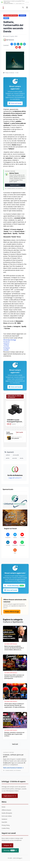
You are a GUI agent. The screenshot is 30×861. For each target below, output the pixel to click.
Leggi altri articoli (14, 478)
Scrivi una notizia (7, 816)
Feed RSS (4, 822)
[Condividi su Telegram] (24, 44)
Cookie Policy (6, 828)
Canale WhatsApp (15, 585)
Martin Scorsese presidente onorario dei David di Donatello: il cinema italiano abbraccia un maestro (14, 647)
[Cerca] (23, 7)
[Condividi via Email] (16, 47)
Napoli (6, 18)
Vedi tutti (15, 744)
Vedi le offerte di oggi (12, 611)
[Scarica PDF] (19, 47)
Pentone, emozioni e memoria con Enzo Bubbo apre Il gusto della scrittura (14, 734)
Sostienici (4, 819)
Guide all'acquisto (7, 813)
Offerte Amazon (6, 810)
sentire (7, 458)
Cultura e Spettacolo (10, 15)
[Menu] (27, 7)
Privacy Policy (6, 825)
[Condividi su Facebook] (11, 44)
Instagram (6, 348)
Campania (22, 15)
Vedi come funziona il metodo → (13, 768)
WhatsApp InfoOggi (9, 340)
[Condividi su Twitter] (15, 44)
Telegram (6, 344)
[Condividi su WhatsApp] (21, 44)
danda (21, 458)
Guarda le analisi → (15, 185)
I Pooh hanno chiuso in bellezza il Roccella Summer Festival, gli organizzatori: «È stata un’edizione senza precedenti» (14, 705)
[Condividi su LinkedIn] (18, 44)
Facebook (6, 342)
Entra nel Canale (16, 103)
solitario (8, 455)
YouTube (6, 346)
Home (3, 807)
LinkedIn (6, 350)
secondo (14, 458)
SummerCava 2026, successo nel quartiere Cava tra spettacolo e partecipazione (14, 676)
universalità (16, 455)
